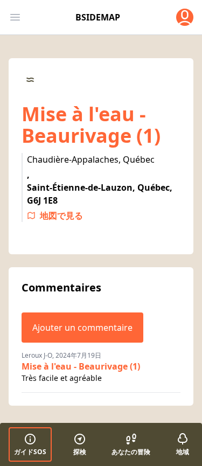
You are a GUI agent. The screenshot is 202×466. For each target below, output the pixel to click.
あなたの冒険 (131, 451)
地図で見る (61, 215)
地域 (182, 451)
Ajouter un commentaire (82, 327)
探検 (79, 451)
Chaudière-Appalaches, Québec (91, 159)
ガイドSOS (30, 451)
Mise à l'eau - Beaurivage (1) (81, 366)
